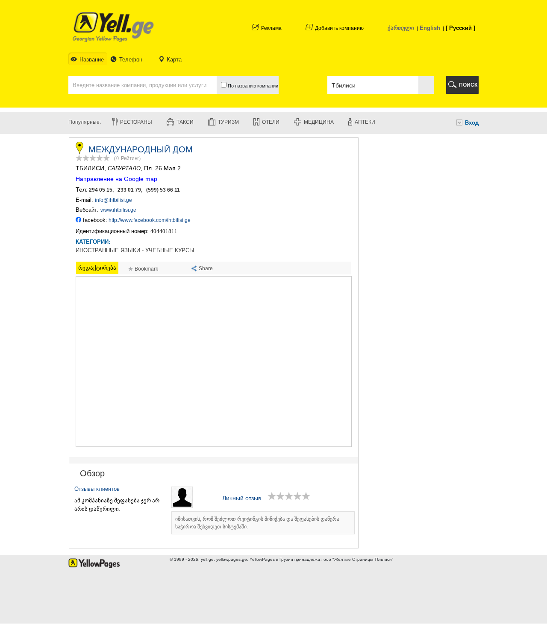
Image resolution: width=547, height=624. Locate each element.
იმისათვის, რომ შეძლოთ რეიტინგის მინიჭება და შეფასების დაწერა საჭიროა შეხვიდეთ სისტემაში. (257, 523)
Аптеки (365, 122)
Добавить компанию (339, 28)
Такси (185, 122)
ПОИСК (468, 85)
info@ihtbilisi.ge (113, 200)
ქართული (401, 28)
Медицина (319, 122)
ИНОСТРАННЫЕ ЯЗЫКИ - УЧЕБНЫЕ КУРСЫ (135, 251)
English (430, 28)
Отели (270, 122)
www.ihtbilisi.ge (118, 210)
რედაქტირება (97, 268)
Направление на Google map (116, 178)
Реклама (271, 28)
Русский (460, 28)
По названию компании (252, 85)
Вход (472, 123)
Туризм (228, 122)
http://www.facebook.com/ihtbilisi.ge (150, 220)
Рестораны (136, 122)
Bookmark (146, 269)
